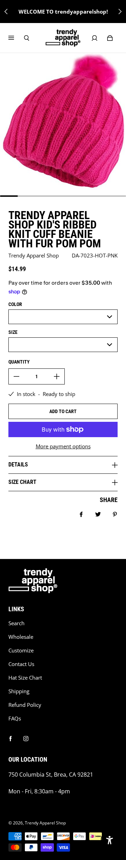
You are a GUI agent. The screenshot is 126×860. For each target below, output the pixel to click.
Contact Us (21, 664)
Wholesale (20, 637)
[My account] (94, 38)
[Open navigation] (16, 38)
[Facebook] (10, 738)
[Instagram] (26, 738)
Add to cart (63, 411)
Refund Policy (24, 705)
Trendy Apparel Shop (45, 823)
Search (16, 623)
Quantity (19, 362)
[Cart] (110, 38)
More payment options (63, 446)
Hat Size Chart (25, 677)
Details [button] (18, 464)
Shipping (18, 691)
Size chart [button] (22, 482)
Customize (21, 650)
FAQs (14, 718)
